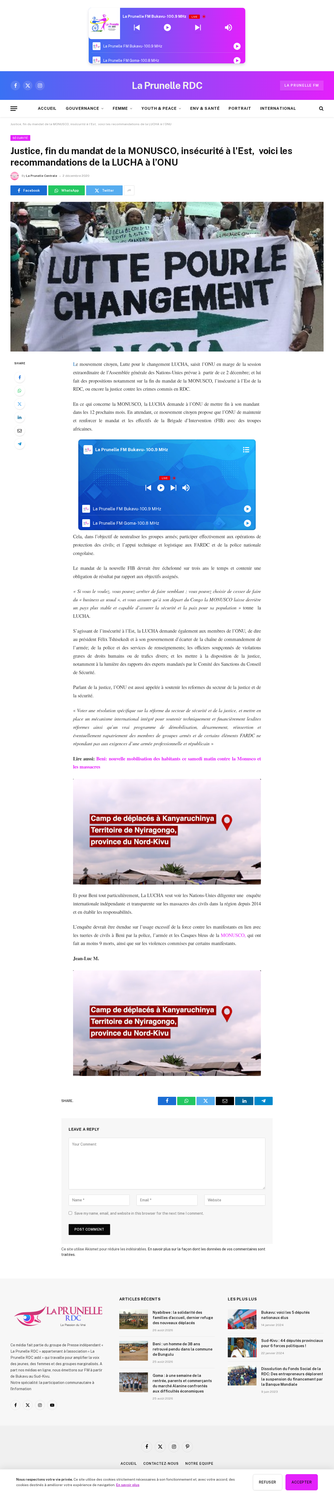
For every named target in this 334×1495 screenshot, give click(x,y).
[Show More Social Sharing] (129, 190)
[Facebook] (19, 377)
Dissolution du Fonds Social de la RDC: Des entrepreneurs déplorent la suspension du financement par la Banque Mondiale (292, 1377)
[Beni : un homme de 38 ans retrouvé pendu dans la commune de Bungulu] (133, 1351)
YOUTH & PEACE (159, 108)
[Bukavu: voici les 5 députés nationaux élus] (242, 1319)
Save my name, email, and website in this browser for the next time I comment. (139, 1213)
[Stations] (246, 450)
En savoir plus (127, 1485)
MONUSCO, (233, 935)
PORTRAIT (240, 108)
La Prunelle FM (301, 85)
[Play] (167, 28)
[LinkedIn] (19, 417)
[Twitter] (19, 404)
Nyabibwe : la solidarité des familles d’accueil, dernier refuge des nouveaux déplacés (183, 1317)
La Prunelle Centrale (41, 176)
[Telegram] (19, 444)
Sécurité (20, 138)
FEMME (120, 108)
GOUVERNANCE (82, 108)
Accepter (301, 1482)
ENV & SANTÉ (205, 108)
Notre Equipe (199, 1464)
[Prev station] (198, 28)
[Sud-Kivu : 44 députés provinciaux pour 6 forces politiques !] (242, 1347)
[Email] (19, 430)
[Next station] (137, 28)
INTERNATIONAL (278, 108)
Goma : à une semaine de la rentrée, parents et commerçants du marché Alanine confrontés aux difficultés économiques (182, 1383)
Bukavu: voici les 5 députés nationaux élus (285, 1315)
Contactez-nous (161, 1464)
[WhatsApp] (19, 390)
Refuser (267, 1482)
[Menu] (13, 108)
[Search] (321, 108)
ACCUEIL (47, 108)
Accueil (128, 1464)
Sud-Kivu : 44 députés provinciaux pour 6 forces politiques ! (292, 1343)
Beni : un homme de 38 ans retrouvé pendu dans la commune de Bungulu (182, 1349)
